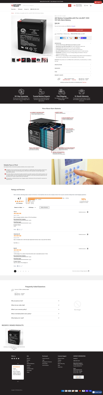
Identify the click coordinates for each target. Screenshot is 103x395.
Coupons (28, 367)
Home (12, 13)
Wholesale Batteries (30, 363)
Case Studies (29, 370)
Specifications (58, 64)
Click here (84, 82)
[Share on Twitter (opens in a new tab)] (20, 229)
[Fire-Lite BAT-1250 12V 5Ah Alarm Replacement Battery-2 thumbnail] (18, 60)
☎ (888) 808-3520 (35, 9)
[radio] (51, 198)
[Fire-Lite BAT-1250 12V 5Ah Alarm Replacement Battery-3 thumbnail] (23, 60)
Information (58, 43)
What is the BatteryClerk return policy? (21, 313)
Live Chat (74, 79)
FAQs (56, 71)
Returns (59, 361)
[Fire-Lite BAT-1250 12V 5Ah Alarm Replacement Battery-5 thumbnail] (33, 60)
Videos (28, 372)
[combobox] (45, 5)
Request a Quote (61, 358)
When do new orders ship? (18, 305)
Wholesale (20, 9)
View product (14, 338)
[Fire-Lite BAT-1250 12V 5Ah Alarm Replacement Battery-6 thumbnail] (38, 60)
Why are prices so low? (17, 301)
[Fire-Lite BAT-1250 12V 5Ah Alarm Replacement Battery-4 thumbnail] (28, 60)
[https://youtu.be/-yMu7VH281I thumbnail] (45, 60)
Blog (27, 361)
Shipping (59, 360)
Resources (57, 68)
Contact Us (26, 9)
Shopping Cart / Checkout (47, 361)
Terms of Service (45, 365)
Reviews (28, 360)
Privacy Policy (45, 363)
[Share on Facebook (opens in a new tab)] (17, 229)
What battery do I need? (17, 318)
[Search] (69, 5)
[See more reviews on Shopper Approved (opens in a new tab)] (21, 229)
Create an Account (45, 358)
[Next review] (17, 381)
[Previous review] (17, 363)
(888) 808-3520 (66, 79)
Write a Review (44, 207)
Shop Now (13, 9)
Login (43, 360)
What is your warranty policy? (19, 309)
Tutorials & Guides (30, 368)
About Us (28, 358)
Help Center (60, 367)
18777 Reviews (20, 203)
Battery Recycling (61, 363)
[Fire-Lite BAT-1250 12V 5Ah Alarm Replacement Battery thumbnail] (13, 60)
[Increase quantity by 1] (65, 30)
